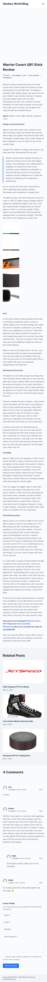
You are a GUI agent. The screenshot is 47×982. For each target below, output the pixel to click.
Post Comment (11, 966)
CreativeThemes (9, 979)
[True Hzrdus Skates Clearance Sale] (23, 706)
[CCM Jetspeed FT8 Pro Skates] (23, 671)
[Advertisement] (23, 32)
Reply (41, 789)
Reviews (36, 75)
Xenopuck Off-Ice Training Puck (16, 755)
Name (7, 915)
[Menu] (43, 4)
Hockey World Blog (15, 3)
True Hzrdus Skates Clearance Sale (18, 721)
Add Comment (10, 937)
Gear (30, 75)
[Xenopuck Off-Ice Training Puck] (23, 740)
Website (7, 929)
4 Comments (7, 78)
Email (7, 922)
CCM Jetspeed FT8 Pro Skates (16, 687)
